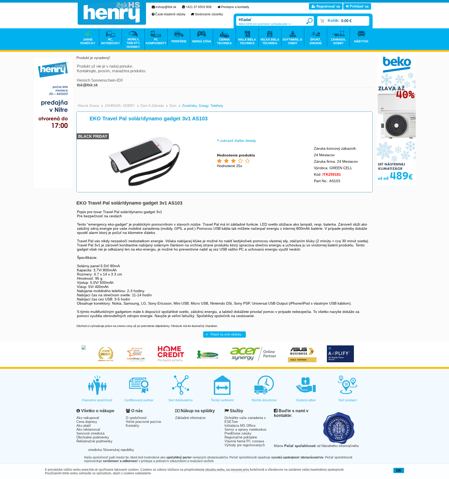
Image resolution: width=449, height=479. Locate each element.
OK (398, 470)
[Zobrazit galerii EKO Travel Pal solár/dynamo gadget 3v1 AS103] (143, 187)
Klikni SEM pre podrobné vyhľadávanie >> (265, 23)
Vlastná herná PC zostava (244, 441)
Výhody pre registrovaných (244, 445)
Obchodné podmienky (92, 437)
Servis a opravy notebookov (245, 429)
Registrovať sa (327, 6)
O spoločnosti (136, 418)
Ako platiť (83, 426)
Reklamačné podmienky (94, 441)
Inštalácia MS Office (239, 426)
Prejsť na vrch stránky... (226, 334)
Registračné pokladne (240, 437)
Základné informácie (190, 418)
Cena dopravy (86, 422)
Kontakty (132, 426)
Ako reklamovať (88, 429)
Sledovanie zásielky (209, 14)
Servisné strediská (90, 433)
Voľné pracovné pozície (143, 422)
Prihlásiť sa (358, 6)
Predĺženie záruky (238, 433)
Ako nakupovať (87, 418)
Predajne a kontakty (235, 7)
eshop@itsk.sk (166, 7)
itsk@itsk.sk (87, 85)
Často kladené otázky (170, 14)
